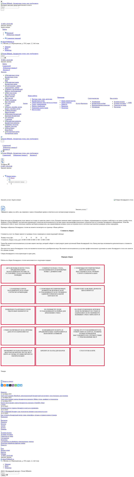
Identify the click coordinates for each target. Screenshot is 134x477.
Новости (4, 392)
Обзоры (3, 454)
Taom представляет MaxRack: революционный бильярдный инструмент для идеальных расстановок (34, 396)
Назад (13, 178)
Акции (3, 425)
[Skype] (18, 385)
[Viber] (13, 385)
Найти (3, 475)
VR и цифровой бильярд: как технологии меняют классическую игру (24, 411)
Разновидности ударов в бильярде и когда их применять (19, 408)
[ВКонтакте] (2, 385)
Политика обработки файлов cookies (13, 443)
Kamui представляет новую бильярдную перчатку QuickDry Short (22, 403)
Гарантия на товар (7, 436)
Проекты (4, 422)
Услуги (3, 427)
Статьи (3, 404)
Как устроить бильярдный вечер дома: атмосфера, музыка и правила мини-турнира (29, 415)
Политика (4, 440)
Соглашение (5, 438)
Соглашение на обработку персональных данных (17, 441)
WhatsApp (8, 50)
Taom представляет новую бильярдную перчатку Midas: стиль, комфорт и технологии (29, 399)
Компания (4, 417)
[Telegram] (21, 385)
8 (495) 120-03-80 (7, 24)
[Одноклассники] (5, 385)
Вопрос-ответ (5, 450)
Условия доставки (7, 434)
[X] (10, 385)
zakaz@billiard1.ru (8, 41)
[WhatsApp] (16, 385)
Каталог (3, 424)
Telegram (7, 47)
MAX (6, 48)
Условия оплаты (6, 433)
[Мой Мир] (7, 385)
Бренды (3, 452)
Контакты (4, 420)
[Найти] (2, 9)
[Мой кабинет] (2, 143)
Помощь (3, 429)
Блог (2, 448)
